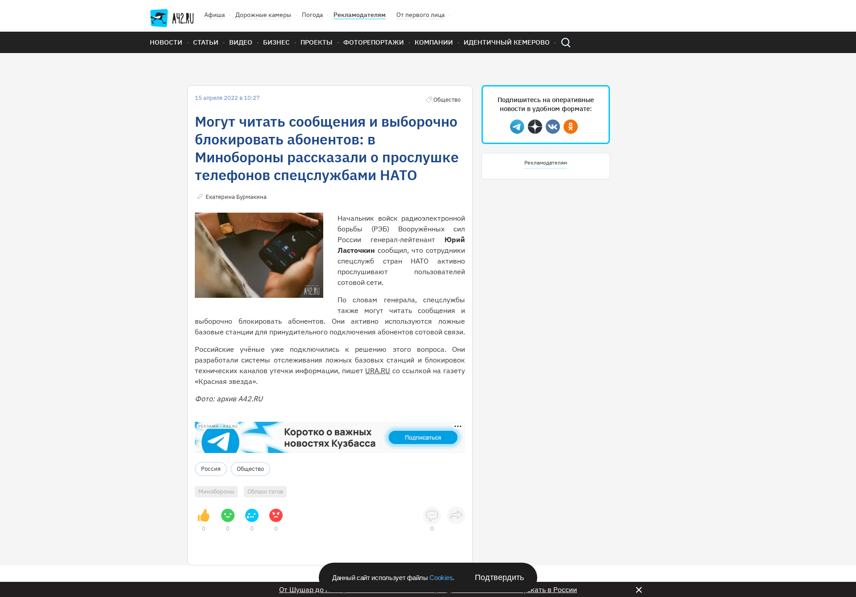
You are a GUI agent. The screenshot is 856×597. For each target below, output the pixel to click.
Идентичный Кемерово (507, 42)
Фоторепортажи (373, 42)
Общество (250, 469)
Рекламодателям (359, 15)
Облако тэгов (265, 491)
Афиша (214, 15)
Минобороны (216, 491)
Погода (312, 15)
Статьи (205, 42)
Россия (211, 469)
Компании (434, 42)
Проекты (316, 42)
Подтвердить (499, 577)
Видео (240, 42)
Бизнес (276, 42)
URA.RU (377, 370)
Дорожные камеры (263, 15)
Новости (166, 42)
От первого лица (420, 15)
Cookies (441, 577)
